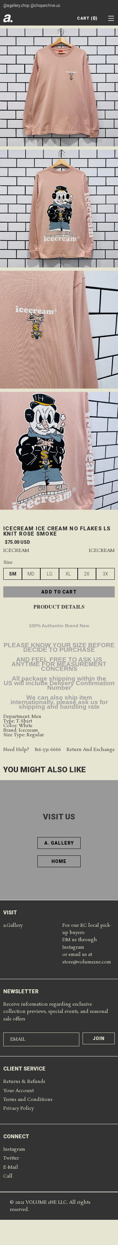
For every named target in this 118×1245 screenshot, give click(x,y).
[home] (7, 18)
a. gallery (59, 843)
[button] (111, 18)
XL (68, 574)
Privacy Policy (18, 1108)
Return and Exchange (91, 750)
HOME (59, 861)
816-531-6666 (48, 750)
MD (31, 574)
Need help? (16, 750)
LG (49, 574)
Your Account (18, 1091)
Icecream (16, 551)
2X (86, 574)
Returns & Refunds (24, 1081)
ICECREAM (102, 551)
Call (7, 1176)
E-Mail (10, 1167)
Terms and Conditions (27, 1099)
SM (12, 574)
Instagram (14, 1149)
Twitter (11, 1158)
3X (105, 574)
